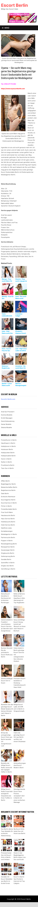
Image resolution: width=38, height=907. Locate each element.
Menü (6, 28)
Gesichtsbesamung (7, 421)
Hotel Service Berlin (8, 525)
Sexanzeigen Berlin (8, 550)
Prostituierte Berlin (7, 465)
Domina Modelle (6, 415)
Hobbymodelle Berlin (8, 456)
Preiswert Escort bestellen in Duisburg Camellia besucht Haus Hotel (20, 683)
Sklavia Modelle (6, 427)
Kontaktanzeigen (7, 531)
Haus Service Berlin (8, 519)
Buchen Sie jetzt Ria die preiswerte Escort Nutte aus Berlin (7, 652)
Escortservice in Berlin (9, 503)
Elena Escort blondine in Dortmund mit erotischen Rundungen (6, 598)
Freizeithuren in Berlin (9, 440)
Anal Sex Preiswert (7, 412)
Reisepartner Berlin (8, 547)
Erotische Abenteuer (8, 496)
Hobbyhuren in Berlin (8, 446)
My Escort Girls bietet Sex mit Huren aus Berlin (19, 831)
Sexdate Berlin (6, 559)
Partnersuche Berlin (8, 537)
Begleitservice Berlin (8, 490)
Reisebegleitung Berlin (9, 544)
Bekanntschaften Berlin (9, 487)
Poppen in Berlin (7, 540)
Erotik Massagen (6, 418)
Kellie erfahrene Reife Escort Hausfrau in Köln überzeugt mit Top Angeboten (19, 598)
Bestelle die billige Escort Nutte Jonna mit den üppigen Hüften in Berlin (6, 767)
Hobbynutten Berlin (8, 452)
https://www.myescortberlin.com (13, 89)
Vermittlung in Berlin (8, 569)
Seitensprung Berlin (8, 556)
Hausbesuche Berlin (8, 515)
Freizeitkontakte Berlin (9, 509)
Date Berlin (5, 493)
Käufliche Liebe (6, 528)
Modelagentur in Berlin (9, 534)
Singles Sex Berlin (7, 566)
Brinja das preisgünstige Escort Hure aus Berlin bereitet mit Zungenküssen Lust (6, 739)
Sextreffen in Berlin (8, 563)
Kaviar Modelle (6, 424)
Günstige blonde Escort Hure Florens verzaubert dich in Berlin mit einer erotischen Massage (19, 795)
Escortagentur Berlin (8, 500)
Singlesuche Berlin (7, 553)
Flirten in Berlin (6, 506)
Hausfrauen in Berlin (8, 443)
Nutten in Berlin (6, 462)
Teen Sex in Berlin (7, 468)
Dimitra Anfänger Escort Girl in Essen (7, 681)
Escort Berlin (14, 5)
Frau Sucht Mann (7, 512)
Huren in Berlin (6, 459)
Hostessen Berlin (7, 449)
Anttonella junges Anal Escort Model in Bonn (20, 765)
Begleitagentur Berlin (8, 484)
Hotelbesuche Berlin (8, 522)
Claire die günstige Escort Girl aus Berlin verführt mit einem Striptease (19, 737)
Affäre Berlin (5, 481)
